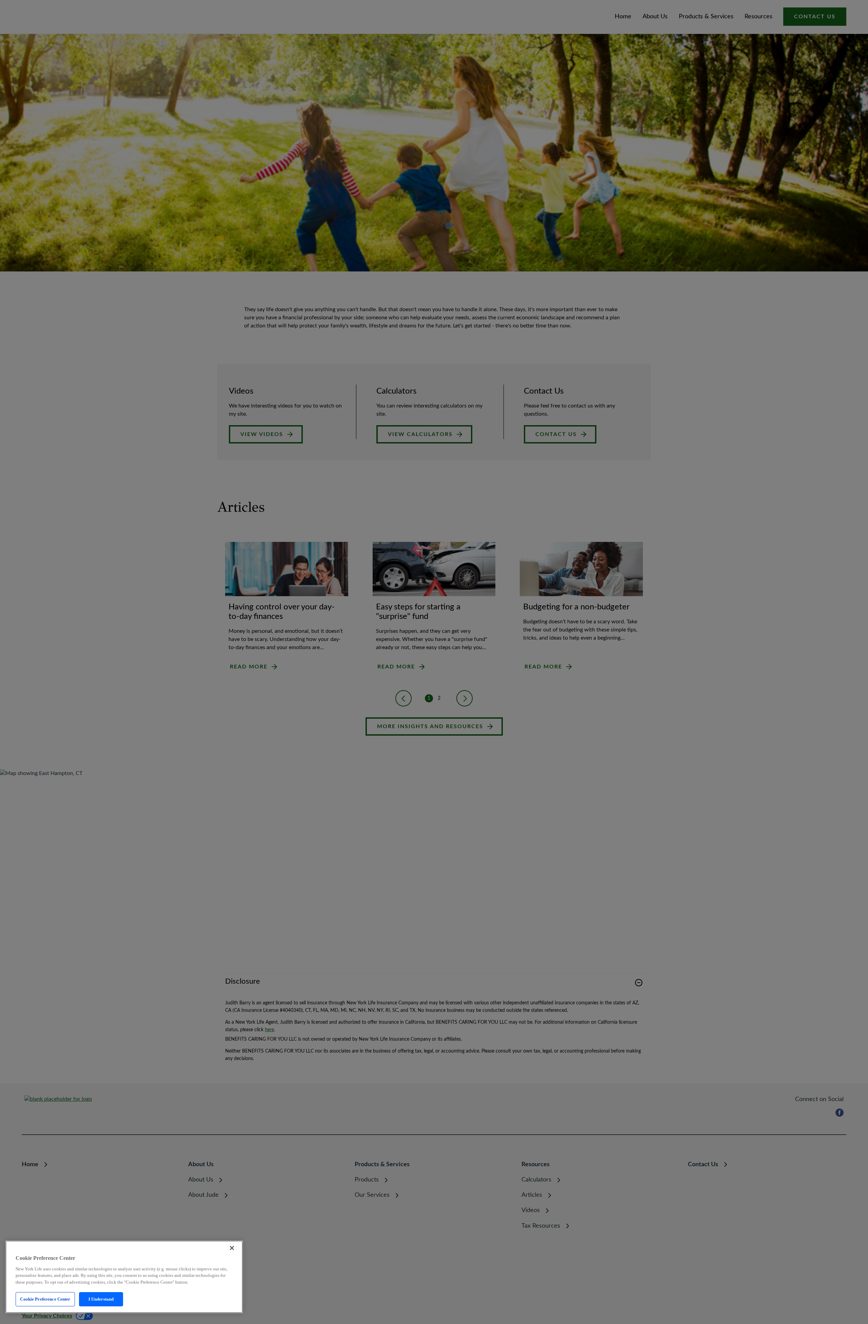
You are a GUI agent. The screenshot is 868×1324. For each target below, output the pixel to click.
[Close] (231, 1248)
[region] (124, 1277)
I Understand (101, 1299)
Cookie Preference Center (45, 1299)
